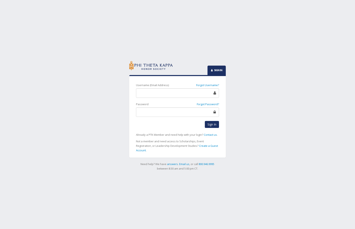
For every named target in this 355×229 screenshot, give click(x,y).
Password (142, 104)
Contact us (210, 135)
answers (172, 164)
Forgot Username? (207, 85)
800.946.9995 (206, 164)
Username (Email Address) (152, 85)
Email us (184, 164)
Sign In (211, 124)
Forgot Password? (208, 104)
